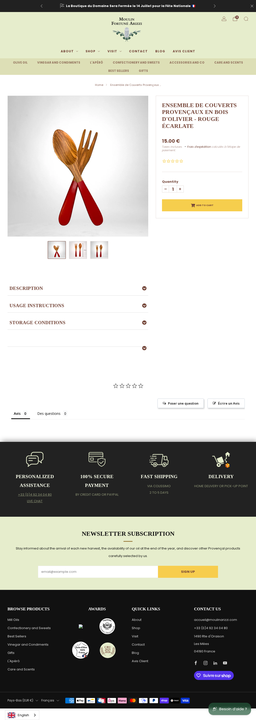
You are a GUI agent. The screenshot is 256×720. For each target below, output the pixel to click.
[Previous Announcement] (41, 6)
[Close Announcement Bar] (252, 6)
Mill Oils (13, 619)
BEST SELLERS (118, 71)
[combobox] (22, 715)
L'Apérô (14, 661)
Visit (112, 51)
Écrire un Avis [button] (229, 403)
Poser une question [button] (183, 403)
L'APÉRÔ (96, 63)
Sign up (188, 571)
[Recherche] (246, 18)
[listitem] (128, 6)
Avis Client (184, 51)
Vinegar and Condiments (28, 644)
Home (99, 85)
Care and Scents (21, 669)
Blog (160, 51)
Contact (138, 51)
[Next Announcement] (215, 6)
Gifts (11, 652)
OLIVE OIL (20, 63)
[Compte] (224, 18)
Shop (91, 51)
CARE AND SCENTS (228, 63)
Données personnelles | (177, 711)
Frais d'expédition (199, 147)
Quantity (170, 181)
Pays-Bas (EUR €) (20, 700)
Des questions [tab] (48, 413)
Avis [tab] (17, 413)
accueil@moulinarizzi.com (215, 619)
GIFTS (143, 71)
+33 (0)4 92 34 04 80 (35, 494)
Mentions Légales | (146, 711)
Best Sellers (17, 636)
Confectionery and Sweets (29, 628)
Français (47, 700)
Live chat (34, 501)
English (23, 715)
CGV (198, 711)
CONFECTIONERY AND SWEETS (136, 63)
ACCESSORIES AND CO (187, 63)
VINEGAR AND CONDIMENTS (58, 63)
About (67, 51)
